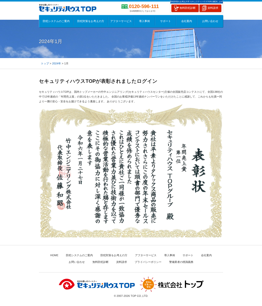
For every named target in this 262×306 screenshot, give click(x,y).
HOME (54, 255)
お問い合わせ (210, 21)
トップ (45, 63)
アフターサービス (121, 21)
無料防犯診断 (188, 7)
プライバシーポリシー (148, 261)
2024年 (56, 63)
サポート (165, 21)
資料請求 (213, 7)
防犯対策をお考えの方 (90, 21)
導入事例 (144, 21)
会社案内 (186, 21)
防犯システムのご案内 (56, 21)
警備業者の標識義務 (181, 261)
